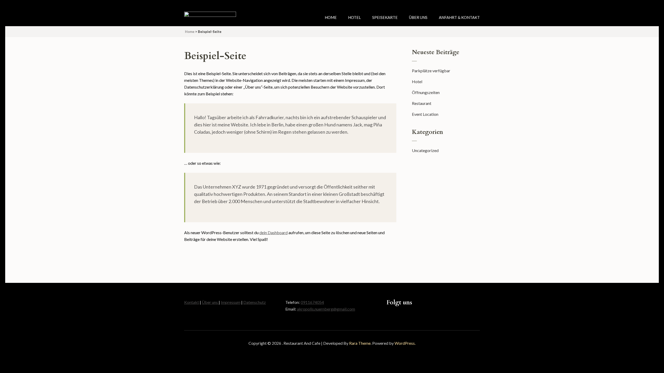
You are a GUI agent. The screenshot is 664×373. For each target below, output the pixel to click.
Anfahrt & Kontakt (459, 17)
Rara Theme (360, 343)
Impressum (230, 302)
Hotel (354, 17)
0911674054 (312, 302)
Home (331, 17)
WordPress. (405, 343)
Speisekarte (385, 17)
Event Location (425, 114)
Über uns (418, 17)
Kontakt (191, 302)
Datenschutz (254, 302)
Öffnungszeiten (426, 92)
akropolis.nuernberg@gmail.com (326, 308)
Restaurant (421, 103)
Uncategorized (425, 150)
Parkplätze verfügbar (431, 70)
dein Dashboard (273, 232)
